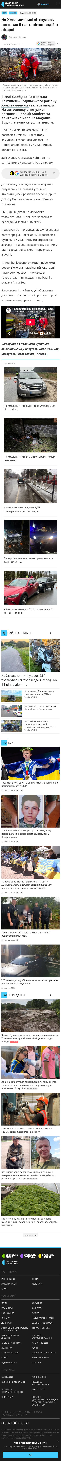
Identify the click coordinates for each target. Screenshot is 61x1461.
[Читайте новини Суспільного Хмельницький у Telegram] (26, 1423)
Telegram (31, 349)
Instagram (8, 354)
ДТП (4, 13)
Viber (42, 349)
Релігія (35, 1347)
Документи (38, 1389)
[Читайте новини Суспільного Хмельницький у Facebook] (3, 1423)
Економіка (7, 1313)
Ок (30, 1455)
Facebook (23, 354)
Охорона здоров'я (42, 1322)
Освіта (35, 1313)
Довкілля (6, 1322)
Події (4, 1303)
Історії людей (40, 1342)
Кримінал (7, 1308)
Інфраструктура (41, 1327)
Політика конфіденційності (12, 1390)
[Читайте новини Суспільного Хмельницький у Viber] (20, 1423)
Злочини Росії (9, 1352)
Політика (6, 1347)
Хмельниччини (15, 105)
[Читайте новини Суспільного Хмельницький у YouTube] (15, 1423)
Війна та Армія (40, 1357)
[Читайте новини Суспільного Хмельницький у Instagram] (9, 1423)
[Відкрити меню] (58, 4)
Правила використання (40, 1383)
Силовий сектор (11, 1342)
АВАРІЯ (13, 13)
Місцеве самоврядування (42, 1336)
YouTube (53, 349)
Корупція (37, 1303)
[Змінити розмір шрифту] (58, 44)
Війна (35, 1279)
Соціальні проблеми (44, 1352)
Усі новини (8, 1279)
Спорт (5, 1288)
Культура (37, 1283)
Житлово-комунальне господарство (14, 1329)
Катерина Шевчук (17, 37)
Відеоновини (9, 1362)
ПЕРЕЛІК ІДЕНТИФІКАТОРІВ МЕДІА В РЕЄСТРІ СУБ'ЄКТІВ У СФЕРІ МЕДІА (45, 1401)
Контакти (7, 1377)
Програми (7, 1397)
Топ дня (36, 1362)
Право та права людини (10, 1336)
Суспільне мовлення (13, 1382)
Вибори (5, 1317)
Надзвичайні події (28, 13)
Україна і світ (9, 1283)
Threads (40, 354)
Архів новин (39, 1377)
